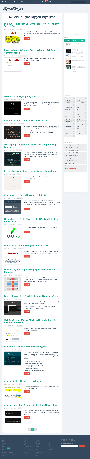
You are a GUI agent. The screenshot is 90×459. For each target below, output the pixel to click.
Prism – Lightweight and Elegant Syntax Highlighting (30, 171)
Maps (69, 133)
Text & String (19, 29)
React (81, 107)
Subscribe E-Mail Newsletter (8, 454)
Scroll (20, 55)
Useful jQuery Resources (71, 160)
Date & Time (69, 112)
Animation (24, 55)
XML (81, 131)
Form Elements (69, 121)
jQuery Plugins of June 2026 (71, 150)
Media (69, 135)
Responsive (81, 109)
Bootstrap (69, 102)
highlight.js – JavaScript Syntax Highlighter (25, 346)
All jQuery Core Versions (7, 455)
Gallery (69, 124)
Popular (29, 1)
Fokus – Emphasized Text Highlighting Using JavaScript (31, 296)
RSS (3, 451)
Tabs (81, 121)
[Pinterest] (69, 440)
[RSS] (74, 440)
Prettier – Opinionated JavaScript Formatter (26, 120)
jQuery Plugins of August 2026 (72, 145)
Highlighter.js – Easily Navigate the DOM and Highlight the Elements (31, 220)
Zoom (81, 133)
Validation (81, 128)
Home (3, 440)
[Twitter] (61, 440)
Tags (75, 40)
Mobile (81, 100)
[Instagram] (66, 440)
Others (18, 174)
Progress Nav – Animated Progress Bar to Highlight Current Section (29, 51)
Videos (22, 1)
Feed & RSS (69, 119)
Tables (20, 275)
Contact (67, 171)
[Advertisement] (32, 84)
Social (81, 116)
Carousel (69, 105)
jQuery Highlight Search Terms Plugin (22, 381)
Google (57, 386)
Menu (81, 97)
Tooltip (81, 126)
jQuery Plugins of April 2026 (71, 155)
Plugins (68, 40)
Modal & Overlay (81, 102)
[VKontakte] (72, 440)
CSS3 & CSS (69, 109)
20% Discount (73, 168)
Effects (19, 299)
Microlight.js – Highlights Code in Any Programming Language (30, 145)
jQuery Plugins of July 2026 (71, 147)
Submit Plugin (36, 1)
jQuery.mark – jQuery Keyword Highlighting (26, 195)
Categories (8, 1)
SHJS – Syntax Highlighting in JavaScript (24, 96)
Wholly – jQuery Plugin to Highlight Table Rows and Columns (29, 270)
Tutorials (16, 1)
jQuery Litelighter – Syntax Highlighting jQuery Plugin (31, 405)
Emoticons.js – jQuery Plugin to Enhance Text (26, 245)
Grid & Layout (69, 126)
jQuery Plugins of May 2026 (71, 152)
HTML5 (69, 128)
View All (75, 71)
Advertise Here (76, 34)
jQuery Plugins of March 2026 (72, 158)
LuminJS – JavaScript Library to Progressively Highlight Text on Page (31, 24)
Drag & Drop (69, 114)
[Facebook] (64, 440)
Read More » (27, 38)
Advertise (45, 1)
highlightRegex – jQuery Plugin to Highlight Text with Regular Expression (30, 321)
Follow (51, 1)
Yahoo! (25, 388)
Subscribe (82, 445)
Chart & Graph (69, 107)
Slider (81, 114)
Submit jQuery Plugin (70, 163)
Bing (29, 388)
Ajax (69, 97)
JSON (69, 131)
